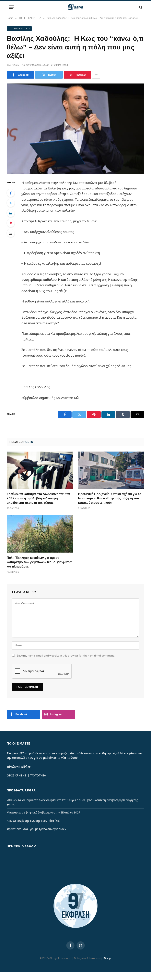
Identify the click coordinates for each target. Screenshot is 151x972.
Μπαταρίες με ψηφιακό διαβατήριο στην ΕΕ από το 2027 (43, 812)
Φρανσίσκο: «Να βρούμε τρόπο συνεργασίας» (36, 829)
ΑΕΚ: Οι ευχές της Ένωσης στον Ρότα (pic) (34, 821)
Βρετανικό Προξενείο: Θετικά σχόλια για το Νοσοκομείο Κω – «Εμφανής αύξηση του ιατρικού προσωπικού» (109, 498)
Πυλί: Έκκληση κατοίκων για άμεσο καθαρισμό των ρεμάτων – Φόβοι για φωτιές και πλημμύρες (39, 562)
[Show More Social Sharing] (96, 75)
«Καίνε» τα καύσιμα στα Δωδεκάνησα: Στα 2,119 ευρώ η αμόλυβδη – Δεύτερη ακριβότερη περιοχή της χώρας (38, 498)
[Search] (140, 7)
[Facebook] (11, 193)
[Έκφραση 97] (75, 7)
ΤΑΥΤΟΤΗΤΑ (38, 775)
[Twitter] (11, 203)
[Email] (11, 233)
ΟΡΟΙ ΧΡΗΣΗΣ (17, 775)
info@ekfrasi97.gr (19, 766)
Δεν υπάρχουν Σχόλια (37, 65)
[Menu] (11, 7)
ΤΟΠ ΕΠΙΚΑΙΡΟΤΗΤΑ (19, 28)
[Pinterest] (11, 223)
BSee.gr (107, 958)
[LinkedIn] (11, 213)
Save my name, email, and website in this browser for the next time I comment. (66, 655)
